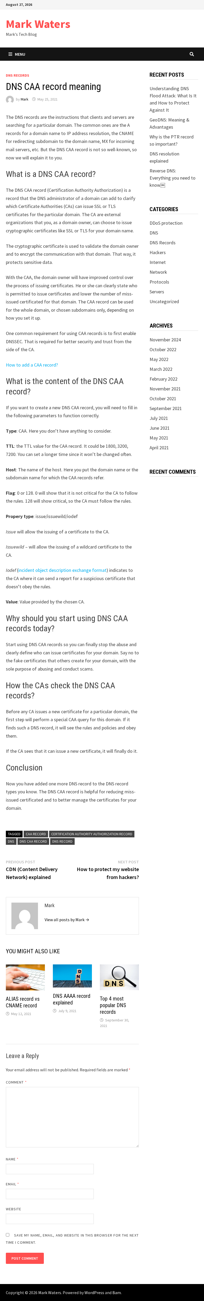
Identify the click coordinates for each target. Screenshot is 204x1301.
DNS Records (17, 75)
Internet (158, 262)
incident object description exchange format (62, 570)
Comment (16, 1082)
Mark (24, 99)
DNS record (62, 841)
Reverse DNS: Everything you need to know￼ (173, 178)
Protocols (159, 282)
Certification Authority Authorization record (91, 834)
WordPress (94, 1292)
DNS (11, 841)
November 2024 (165, 340)
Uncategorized (164, 301)
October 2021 (163, 398)
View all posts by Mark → (67, 919)
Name (12, 1159)
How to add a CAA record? (32, 365)
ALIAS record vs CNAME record (23, 1002)
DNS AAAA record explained (71, 999)
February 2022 (163, 379)
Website (14, 1209)
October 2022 (163, 349)
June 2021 (160, 428)
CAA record (36, 834)
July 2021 (159, 418)
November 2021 (165, 389)
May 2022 (159, 359)
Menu (20, 54)
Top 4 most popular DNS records (113, 1005)
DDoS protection (166, 223)
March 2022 (161, 369)
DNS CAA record (33, 841)
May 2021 (159, 438)
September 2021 (166, 408)
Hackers (158, 252)
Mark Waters (38, 23)
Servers (157, 292)
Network (158, 272)
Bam (116, 1292)
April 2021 (159, 448)
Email (12, 1184)
